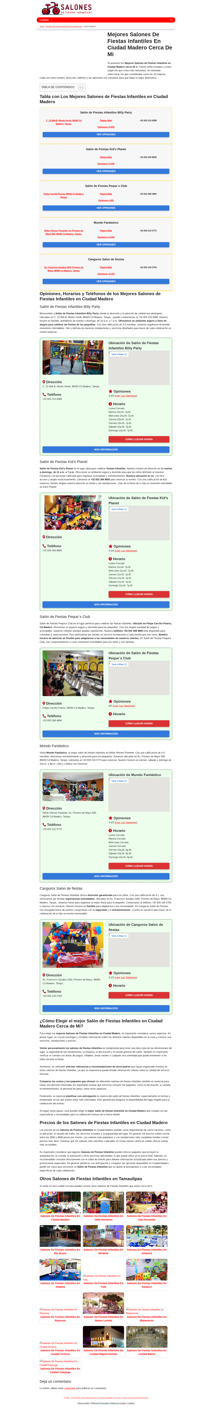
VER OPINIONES (106, 134)
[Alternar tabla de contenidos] (79, 87)
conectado (69, 1388)
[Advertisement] (71, 51)
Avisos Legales (84, 1403)
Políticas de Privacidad (100, 1403)
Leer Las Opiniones (126, 395)
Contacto (44, 20)
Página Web (106, 120)
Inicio (42, 26)
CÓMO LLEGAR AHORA (139, 439)
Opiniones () (106, 127)
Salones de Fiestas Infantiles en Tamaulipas (63, 26)
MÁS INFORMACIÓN (106, 449)
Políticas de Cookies (118, 1403)
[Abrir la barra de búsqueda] (171, 20)
